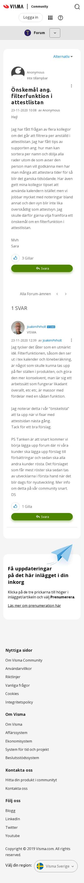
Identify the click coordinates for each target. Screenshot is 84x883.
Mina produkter (50, 17)
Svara (45, 268)
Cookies (12, 693)
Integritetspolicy (19, 702)
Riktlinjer (12, 676)
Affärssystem (16, 732)
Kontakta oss (16, 788)
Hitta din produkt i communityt (31, 779)
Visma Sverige (57, 866)
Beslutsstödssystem (22, 757)
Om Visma (13, 724)
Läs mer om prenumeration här (34, 605)
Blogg (10, 810)
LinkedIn (12, 818)
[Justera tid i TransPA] (65, 294)
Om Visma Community (23, 660)
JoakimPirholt (52, 340)
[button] (71, 85)
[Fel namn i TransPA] (58, 294)
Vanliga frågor (17, 685)
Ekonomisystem (18, 741)
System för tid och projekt (27, 749)
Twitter (11, 827)
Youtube (12, 835)
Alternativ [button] (61, 56)
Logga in (30, 17)
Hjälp (60, 17)
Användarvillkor (18, 668)
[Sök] (77, 6)
